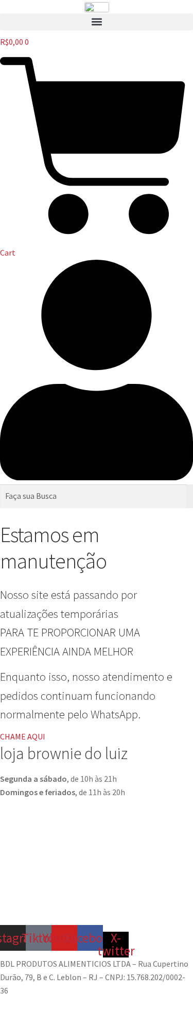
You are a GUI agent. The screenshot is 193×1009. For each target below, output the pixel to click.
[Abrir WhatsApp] (167, 983)
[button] (96, 21)
